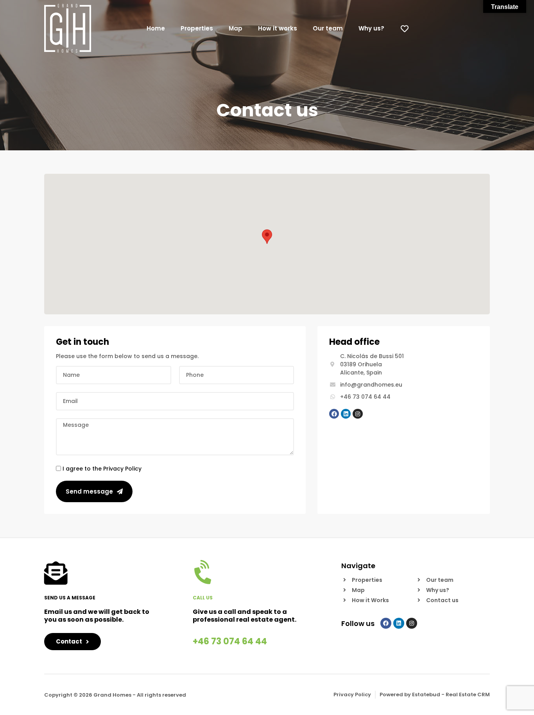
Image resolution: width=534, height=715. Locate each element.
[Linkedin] (346, 414)
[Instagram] (357, 414)
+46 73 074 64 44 (230, 641)
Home (156, 28)
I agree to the (102, 468)
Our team (328, 28)
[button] (267, 236)
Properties (197, 28)
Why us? (371, 28)
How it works (277, 28)
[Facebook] (334, 414)
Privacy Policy (122, 468)
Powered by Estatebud (410, 694)
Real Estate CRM (468, 694)
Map (235, 28)
